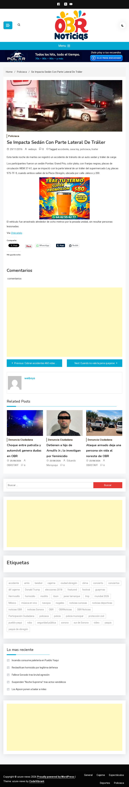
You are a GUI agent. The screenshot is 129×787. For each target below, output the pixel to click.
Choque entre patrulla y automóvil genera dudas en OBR (24, 450)
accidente (63, 149)
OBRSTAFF (12, 465)
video (96, 622)
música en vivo (29, 603)
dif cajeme (14, 589)
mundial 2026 (102, 596)
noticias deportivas (102, 603)
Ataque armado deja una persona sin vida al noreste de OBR (103, 450)
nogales (60, 603)
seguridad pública (46, 622)
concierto (98, 583)
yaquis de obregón (18, 629)
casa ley (74, 149)
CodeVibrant (36, 781)
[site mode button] (123, 25)
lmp (87, 596)
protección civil (96, 616)
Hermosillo (14, 596)
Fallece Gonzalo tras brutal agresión (31, 674)
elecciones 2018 (53, 589)
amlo (27, 583)
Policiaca (13, 136)
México (12, 603)
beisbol (38, 583)
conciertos (113, 583)
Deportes (105, 782)
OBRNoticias (65, 609)
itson (55, 596)
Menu (62, 45)
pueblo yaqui (15, 622)
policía (57, 616)
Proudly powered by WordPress (56, 776)
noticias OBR (15, 609)
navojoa (46, 603)
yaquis (108, 622)
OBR (51, 609)
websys (32, 149)
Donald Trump (32, 589)
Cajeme (101, 775)
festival (86, 589)
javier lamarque (72, 596)
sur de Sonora (81, 622)
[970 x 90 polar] (64, 55)
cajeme (51, 583)
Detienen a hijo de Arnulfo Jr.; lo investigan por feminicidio (64, 450)
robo (29, 622)
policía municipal (74, 616)
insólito (44, 596)
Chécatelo (16, 233)
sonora (65, 622)
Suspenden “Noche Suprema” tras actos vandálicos (39, 682)
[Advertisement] (64, 322)
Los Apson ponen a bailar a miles (29, 689)
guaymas (100, 589)
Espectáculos (116, 775)
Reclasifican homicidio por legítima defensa (35, 667)
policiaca (85, 149)
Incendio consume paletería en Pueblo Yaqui (35, 660)
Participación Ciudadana (21, 616)
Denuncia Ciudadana (20, 439)
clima (85, 583)
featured (72, 589)
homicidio (30, 596)
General (88, 775)
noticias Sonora (35, 609)
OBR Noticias (84, 609)
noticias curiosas (78, 603)
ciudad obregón (69, 583)
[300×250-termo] (64, 198)
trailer (95, 149)
